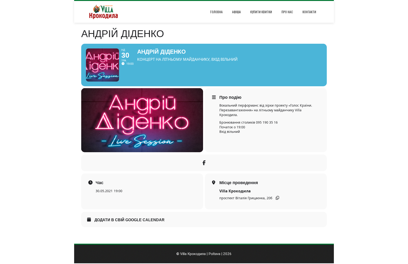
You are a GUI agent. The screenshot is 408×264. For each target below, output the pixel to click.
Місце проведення (238, 183)
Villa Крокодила (235, 191)
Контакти (309, 11)
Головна (216, 11)
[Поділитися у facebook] (204, 163)
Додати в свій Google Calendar (129, 220)
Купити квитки (261, 11)
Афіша (236, 11)
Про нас (287, 11)
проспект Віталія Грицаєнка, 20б (245, 198)
